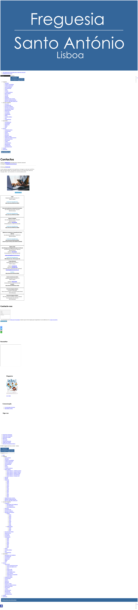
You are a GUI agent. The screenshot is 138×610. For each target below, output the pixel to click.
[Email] (36, 330)
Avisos (6, 89)
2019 (8, 490)
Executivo (7, 104)
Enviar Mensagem (4, 321)
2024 (8, 483)
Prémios (6, 91)
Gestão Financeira (9, 139)
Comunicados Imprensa (10, 407)
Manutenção (7, 144)
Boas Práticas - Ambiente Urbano (14, 470)
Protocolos (7, 111)
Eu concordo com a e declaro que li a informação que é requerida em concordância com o (30, 319)
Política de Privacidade (15, 319)
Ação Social (7, 564)
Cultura (6, 132)
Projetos (4, 148)
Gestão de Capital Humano (10, 137)
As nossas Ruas (8, 88)
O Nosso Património (9, 85)
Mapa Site (5, 438)
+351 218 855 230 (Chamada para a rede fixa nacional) (14, 72)
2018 (8, 491)
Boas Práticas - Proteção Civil (13, 476)
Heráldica (7, 83)
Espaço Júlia (9, 569)
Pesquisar (2, 453)
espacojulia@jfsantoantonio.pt (12, 255)
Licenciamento (8, 142)
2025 (8, 482)
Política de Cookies (7, 437)
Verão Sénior (9, 576)
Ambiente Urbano (8, 130)
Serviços (4, 128)
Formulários (7, 113)
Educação (7, 135)
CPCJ (8, 568)
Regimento (7, 124)
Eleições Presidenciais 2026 (10, 100)
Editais (6, 115)
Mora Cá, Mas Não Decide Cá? (11, 101)
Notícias (6, 94)
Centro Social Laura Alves (12, 565)
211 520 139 (14, 266)
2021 (8, 487)
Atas (6, 118)
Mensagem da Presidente (12, 504)
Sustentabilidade (8, 87)
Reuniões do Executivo (9, 107)
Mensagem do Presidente (10, 555)
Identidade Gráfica (9, 408)
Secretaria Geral (8, 146)
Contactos (5, 149)
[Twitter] (137, 78)
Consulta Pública (8, 117)
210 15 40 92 (14, 281)
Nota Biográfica (10, 505)
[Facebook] (36, 327)
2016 (8, 494)
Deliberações (10, 526)
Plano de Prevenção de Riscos (9, 443)
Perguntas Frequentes (7, 434)
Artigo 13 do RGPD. (54, 319)
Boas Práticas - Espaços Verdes (13, 473)
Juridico (6, 141)
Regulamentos (8, 110)
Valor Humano (10, 573)
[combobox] (9, 453)
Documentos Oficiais (9, 109)
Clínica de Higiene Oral (11, 566)
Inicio (4, 455)
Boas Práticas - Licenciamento (13, 474)
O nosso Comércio (9, 92)
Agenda (6, 96)
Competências (8, 105)
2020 (8, 489)
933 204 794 (14, 267)
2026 (8, 481)
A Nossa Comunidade (9, 84)
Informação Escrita (11, 507)
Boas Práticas (8, 93)
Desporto (7, 133)
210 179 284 (14, 251)
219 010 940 (14, 222)
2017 (8, 492)
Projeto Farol (9, 570)
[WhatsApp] (36, 332)
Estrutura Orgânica (9, 106)
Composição (7, 123)
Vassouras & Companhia (12, 574)
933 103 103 (7, 167)
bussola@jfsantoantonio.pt (12, 270)
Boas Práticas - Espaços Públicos (14, 472)
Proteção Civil (8, 145)
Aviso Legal (5, 439)
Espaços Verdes (8, 136)
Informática (7, 140)
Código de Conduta (7, 442)
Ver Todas (8, 396)
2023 (8, 485)
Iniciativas (7, 97)
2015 (8, 495)
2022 (8, 486)
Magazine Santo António (10, 98)
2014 (8, 496)
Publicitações (7, 114)
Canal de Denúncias (7, 441)
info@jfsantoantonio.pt (7, 73)
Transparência (8, 119)
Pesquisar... (12, 75)
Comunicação (8, 131)
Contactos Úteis (18, 192)
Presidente (7, 503)
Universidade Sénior (11, 572)
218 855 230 (7, 162)
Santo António (8, 457)
